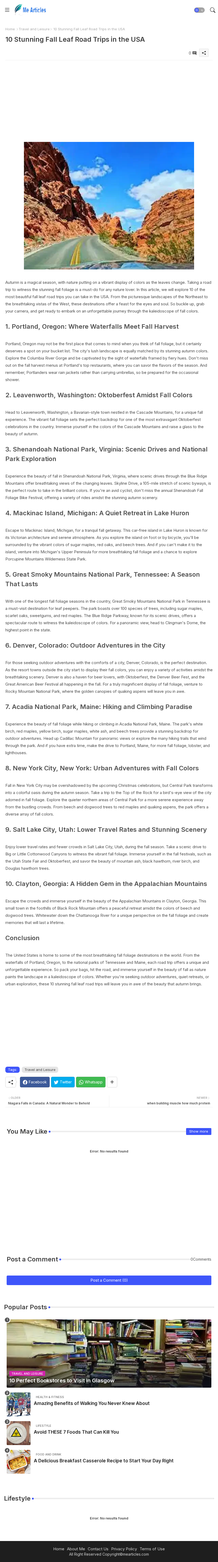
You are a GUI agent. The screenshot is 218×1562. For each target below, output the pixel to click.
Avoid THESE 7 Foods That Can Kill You (76, 1432)
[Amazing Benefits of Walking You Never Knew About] (19, 1404)
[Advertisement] (109, 97)
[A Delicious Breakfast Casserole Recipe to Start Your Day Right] (19, 1462)
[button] (199, 10)
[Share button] (112, 1082)
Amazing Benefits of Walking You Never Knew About (92, 1403)
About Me (76, 1548)
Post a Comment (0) (109, 1280)
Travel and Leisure (34, 29)
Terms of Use (152, 1548)
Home (10, 29)
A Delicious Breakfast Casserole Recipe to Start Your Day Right (104, 1460)
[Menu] (7, 10)
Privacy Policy (124, 1548)
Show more (198, 1131)
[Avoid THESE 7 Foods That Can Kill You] (19, 1433)
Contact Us (98, 1548)
